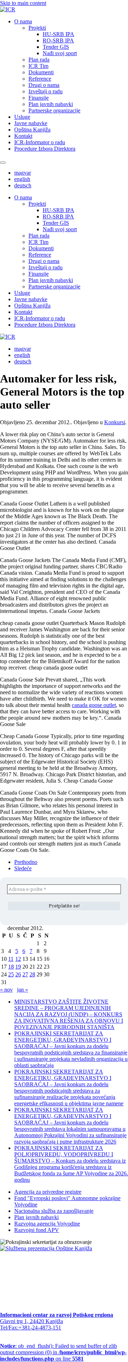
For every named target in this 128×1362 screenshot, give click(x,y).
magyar (22, 173)
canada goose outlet (94, 705)
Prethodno (25, 862)
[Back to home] (7, 9)
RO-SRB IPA (58, 40)
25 (11, 974)
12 (18, 959)
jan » (22, 990)
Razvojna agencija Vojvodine (47, 1224)
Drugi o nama (43, 85)
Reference (39, 79)
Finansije (38, 98)
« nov (6, 990)
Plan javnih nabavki (50, 104)
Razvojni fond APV (36, 1230)
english (22, 179)
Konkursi (114, 422)
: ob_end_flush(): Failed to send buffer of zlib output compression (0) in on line (63, 1352)
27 (25, 974)
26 (18, 974)
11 (11, 959)
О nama (23, 21)
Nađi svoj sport (60, 53)
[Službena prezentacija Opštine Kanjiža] (46, 1248)
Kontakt (23, 136)
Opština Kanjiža (32, 130)
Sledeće (23, 868)
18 (11, 967)
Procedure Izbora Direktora (44, 149)
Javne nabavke (30, 123)
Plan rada (38, 60)
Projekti (37, 28)
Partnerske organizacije (54, 110)
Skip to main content (23, 3)
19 (18, 967)
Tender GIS (56, 47)
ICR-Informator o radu (39, 142)
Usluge (22, 117)
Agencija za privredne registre (47, 1192)
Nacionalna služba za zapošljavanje (54, 1211)
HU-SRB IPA (58, 34)
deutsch (22, 185)
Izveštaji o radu (45, 91)
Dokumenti (41, 72)
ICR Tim (38, 66)
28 (32, 974)
